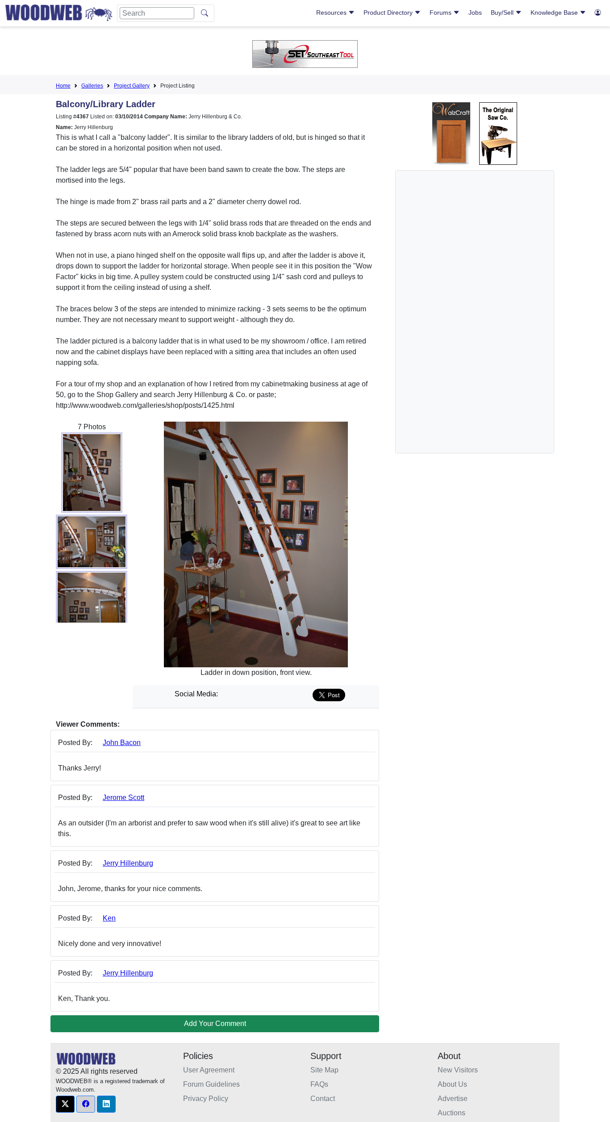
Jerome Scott (123, 797)
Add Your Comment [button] (215, 1023)
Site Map (324, 1070)
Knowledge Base (555, 12)
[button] (65, 1104)
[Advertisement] (470, 312)
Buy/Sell (503, 12)
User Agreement (208, 1070)
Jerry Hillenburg (128, 863)
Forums (441, 12)
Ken (109, 918)
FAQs (319, 1084)
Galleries (92, 86)
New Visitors (458, 1070)
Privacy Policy (205, 1098)
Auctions (451, 1113)
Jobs (475, 12)
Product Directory (388, 12)
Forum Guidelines (211, 1084)
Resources (332, 12)
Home (63, 86)
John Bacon (122, 742)
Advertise (453, 1098)
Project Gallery (132, 86)
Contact (322, 1098)
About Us (452, 1084)
